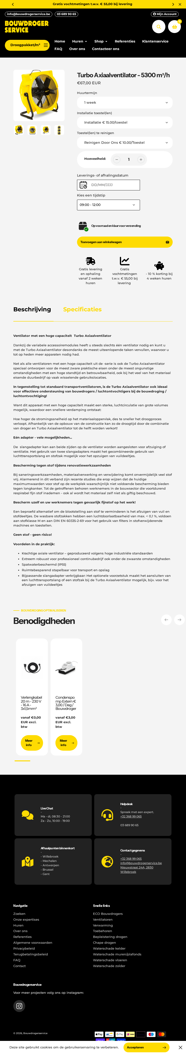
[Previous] (13, 4)
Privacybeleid (24, 948)
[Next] (172, 4)
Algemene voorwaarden (32, 942)
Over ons (20, 931)
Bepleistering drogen (110, 937)
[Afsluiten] (181, 1048)
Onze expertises (26, 919)
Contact (19, 966)
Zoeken (19, 914)
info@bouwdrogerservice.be (28, 14)
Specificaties (82, 309)
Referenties (22, 937)
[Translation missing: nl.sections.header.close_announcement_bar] (180, 4)
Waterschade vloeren (110, 960)
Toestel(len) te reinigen (95, 133)
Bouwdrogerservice (35, 1033)
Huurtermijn (87, 93)
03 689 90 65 (66, 14)
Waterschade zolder (109, 966)
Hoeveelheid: (95, 159)
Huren (18, 925)
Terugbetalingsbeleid (30, 954)
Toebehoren (102, 931)
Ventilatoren (103, 919)
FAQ (16, 960)
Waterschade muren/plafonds (117, 954)
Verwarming (103, 925)
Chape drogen (104, 942)
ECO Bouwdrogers (108, 914)
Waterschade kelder (109, 948)
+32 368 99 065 (131, 816)
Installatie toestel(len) (94, 113)
